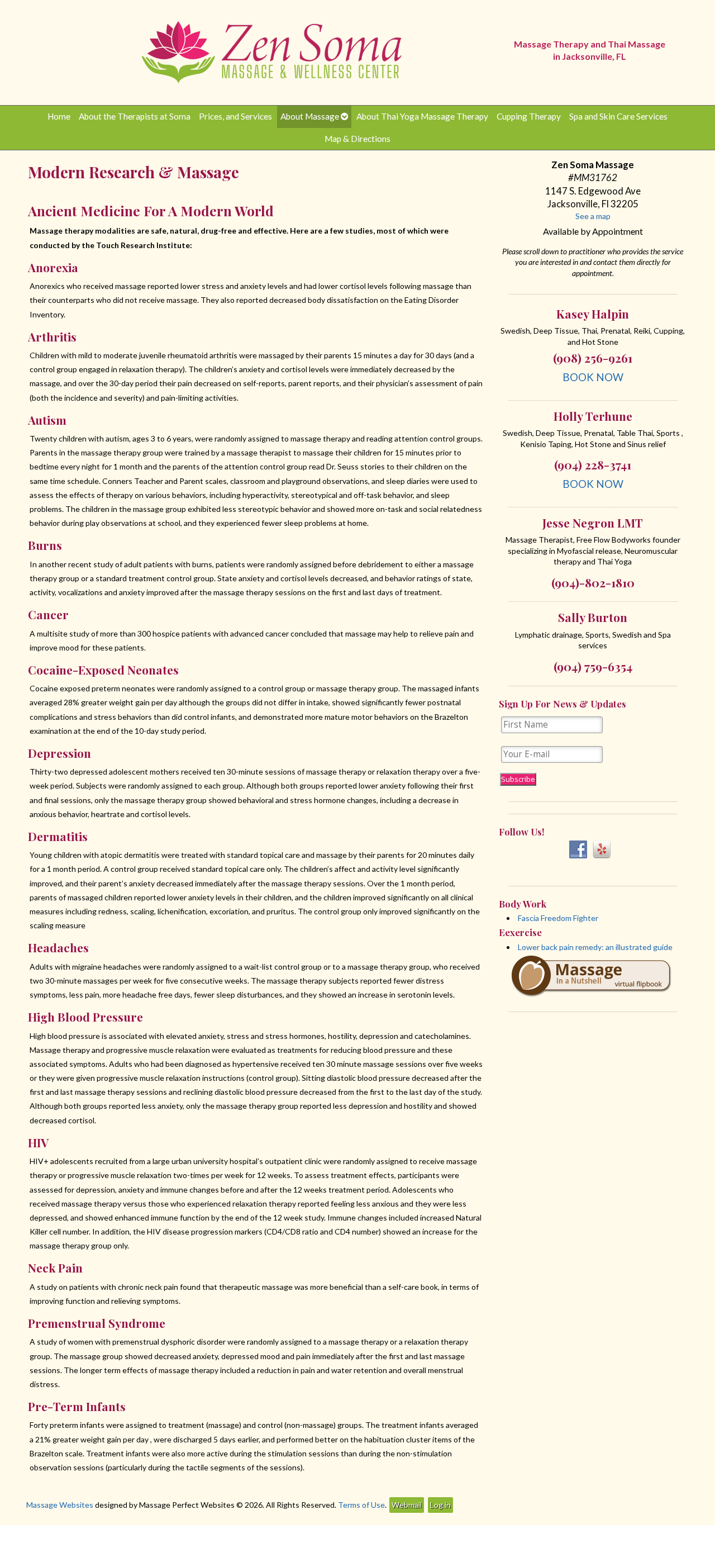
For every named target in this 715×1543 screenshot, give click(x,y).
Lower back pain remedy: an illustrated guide (595, 947)
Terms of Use (361, 1504)
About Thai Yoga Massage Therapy (422, 116)
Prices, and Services (235, 116)
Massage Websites (59, 1504)
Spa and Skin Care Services (618, 116)
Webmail (407, 1504)
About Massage (309, 116)
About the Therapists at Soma (134, 116)
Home (58, 116)
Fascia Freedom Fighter (558, 918)
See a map (593, 216)
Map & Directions (357, 139)
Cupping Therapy (529, 116)
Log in (440, 1504)
